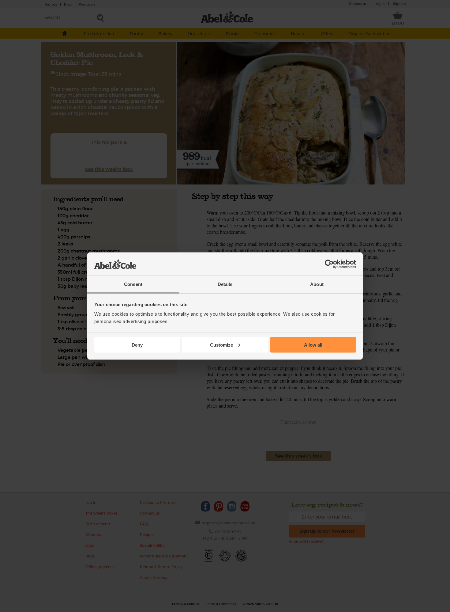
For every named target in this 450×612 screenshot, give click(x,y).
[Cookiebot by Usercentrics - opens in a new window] (329, 264)
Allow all (313, 344)
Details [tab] (225, 284)
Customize (221, 344)
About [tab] (317, 284)
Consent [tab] (133, 284)
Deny (137, 344)
